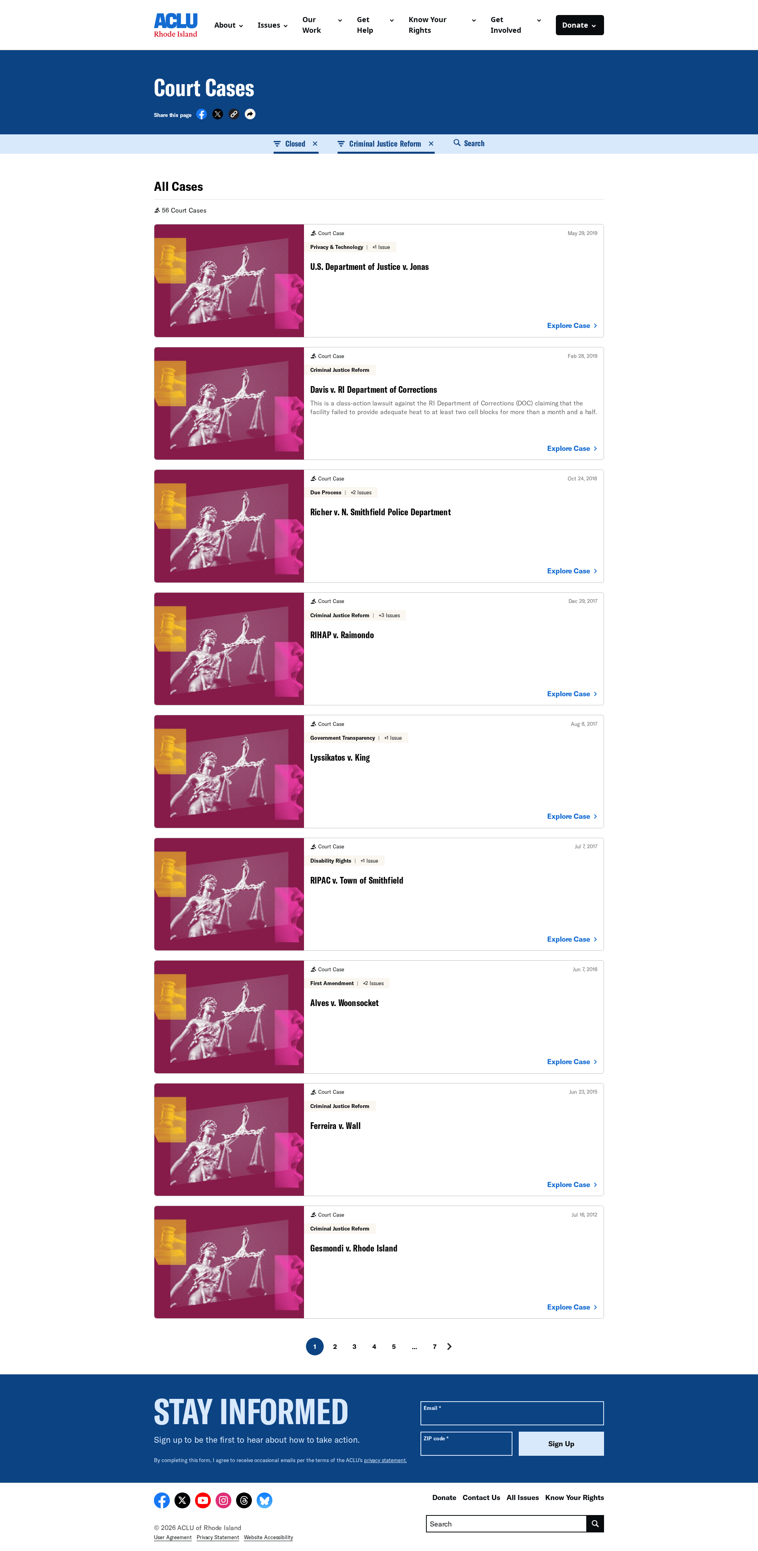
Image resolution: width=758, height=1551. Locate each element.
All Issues (523, 1497)
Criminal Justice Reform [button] (385, 143)
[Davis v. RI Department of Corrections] (379, 403)
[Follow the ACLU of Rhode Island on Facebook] (162, 1502)
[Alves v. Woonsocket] (379, 1017)
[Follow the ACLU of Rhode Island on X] (182, 1502)
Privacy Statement (218, 1537)
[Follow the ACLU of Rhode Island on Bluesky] (264, 1502)
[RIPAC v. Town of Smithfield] (379, 894)
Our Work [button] (311, 25)
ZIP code (436, 1438)
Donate (444, 1497)
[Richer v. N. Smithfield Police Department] (379, 526)
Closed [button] (295, 143)
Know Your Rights (574, 1497)
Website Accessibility (268, 1537)
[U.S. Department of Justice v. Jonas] (379, 280)
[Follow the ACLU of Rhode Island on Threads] (244, 1502)
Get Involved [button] (506, 25)
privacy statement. (385, 1460)
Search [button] (473, 143)
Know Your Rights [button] (428, 25)
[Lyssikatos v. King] (379, 771)
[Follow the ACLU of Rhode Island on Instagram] (223, 1502)
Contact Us (481, 1497)
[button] (234, 115)
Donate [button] (575, 25)
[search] (595, 1523)
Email (432, 1407)
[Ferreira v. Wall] (379, 1140)
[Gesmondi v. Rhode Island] (379, 1262)
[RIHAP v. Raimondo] (379, 649)
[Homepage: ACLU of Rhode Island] (181, 25)
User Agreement (173, 1537)
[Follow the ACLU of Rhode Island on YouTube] (203, 1502)
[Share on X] (217, 117)
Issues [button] (269, 25)
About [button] (225, 25)
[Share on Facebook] (201, 117)
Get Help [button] (365, 25)
